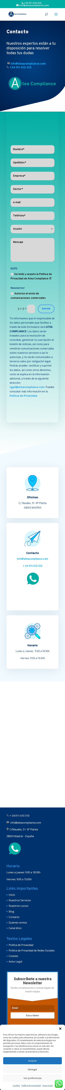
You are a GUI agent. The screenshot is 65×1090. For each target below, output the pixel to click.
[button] (60, 1028)
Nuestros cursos (18, 906)
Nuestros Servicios (20, 900)
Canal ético (15, 928)
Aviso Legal (47, 1085)
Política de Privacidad (21, 945)
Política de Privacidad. (24, 395)
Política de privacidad (31, 1085)
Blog (11, 911)
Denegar (32, 1069)
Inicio (12, 894)
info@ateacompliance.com (32, 559)
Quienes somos (18, 922)
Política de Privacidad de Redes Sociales (32, 950)
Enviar (46, 308)
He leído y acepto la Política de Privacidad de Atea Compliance (31, 277)
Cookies (16, 1085)
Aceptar (32, 1060)
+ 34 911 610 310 (32, 566)
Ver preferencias (33, 1078)
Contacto (14, 917)
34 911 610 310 (20, 815)
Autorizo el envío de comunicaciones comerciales (28, 296)
